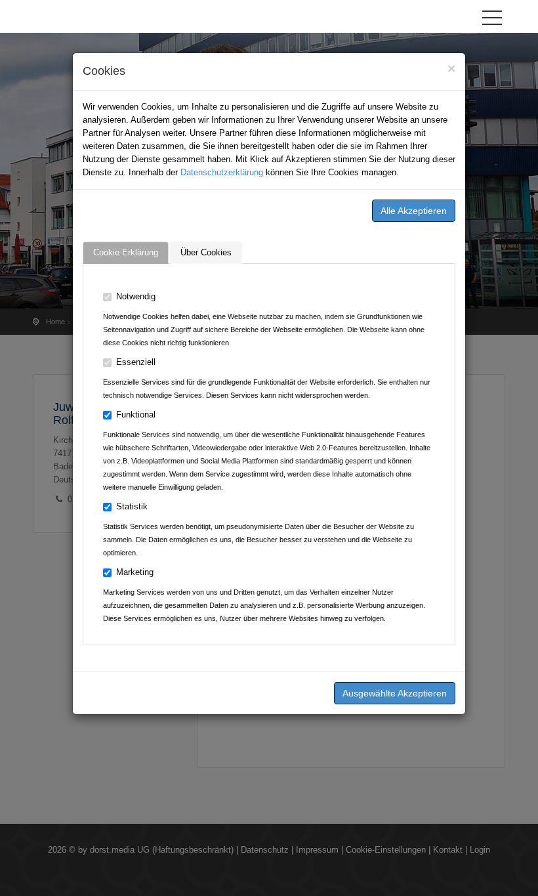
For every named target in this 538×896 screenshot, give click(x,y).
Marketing (135, 572)
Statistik (132, 506)
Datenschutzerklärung (221, 172)
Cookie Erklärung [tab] (125, 252)
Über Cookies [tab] (206, 252)
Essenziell (135, 362)
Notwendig (135, 296)
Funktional (135, 414)
